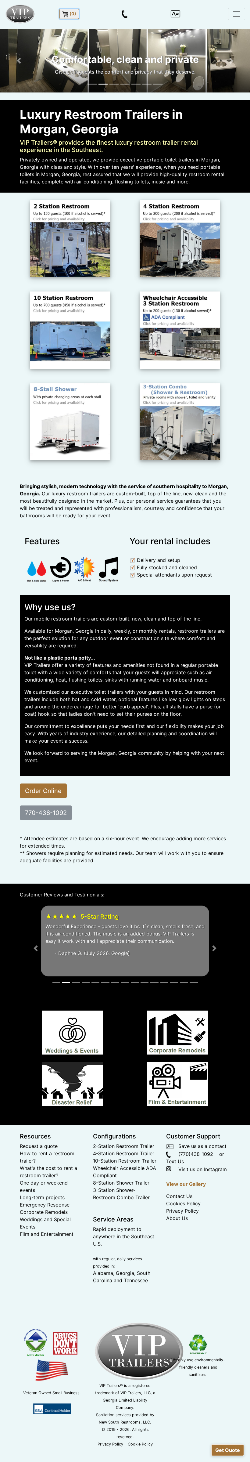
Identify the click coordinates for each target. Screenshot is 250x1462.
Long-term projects (42, 1197)
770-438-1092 (46, 812)
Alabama (103, 1273)
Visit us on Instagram (199, 1169)
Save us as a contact (200, 1146)
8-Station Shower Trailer (121, 1183)
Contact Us (179, 1196)
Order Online (43, 790)
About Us (177, 1218)
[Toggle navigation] (236, 14)
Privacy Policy (182, 1211)
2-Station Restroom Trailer (123, 1146)
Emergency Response (45, 1205)
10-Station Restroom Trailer (124, 1161)
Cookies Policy (183, 1203)
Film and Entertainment (46, 1234)
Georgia (125, 1273)
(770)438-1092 (192, 1154)
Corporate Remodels (44, 1212)
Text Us (175, 1161)
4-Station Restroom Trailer (123, 1153)
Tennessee (136, 1280)
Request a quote (39, 1146)
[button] (19, 60)
